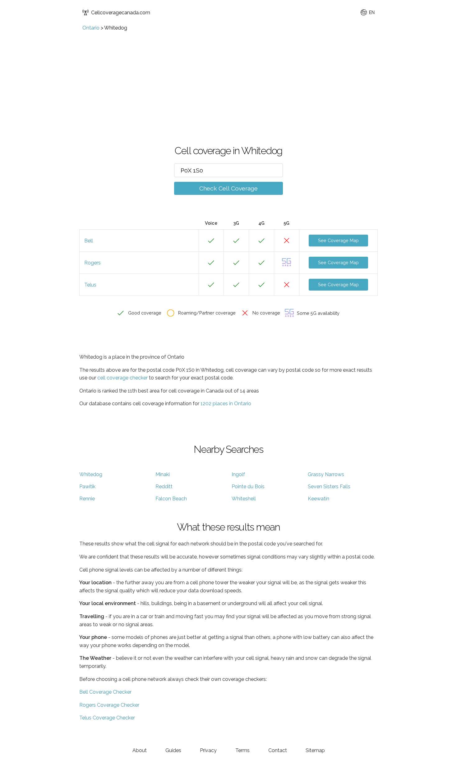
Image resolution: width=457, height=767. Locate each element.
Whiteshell (244, 499)
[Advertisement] (228, 77)
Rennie (87, 499)
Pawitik (87, 486)
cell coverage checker (122, 378)
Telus (90, 285)
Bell (88, 241)
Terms (242, 750)
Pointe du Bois (248, 486)
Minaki (162, 474)
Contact (277, 750)
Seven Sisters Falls (329, 486)
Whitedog (90, 474)
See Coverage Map (338, 240)
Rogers (92, 263)
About (139, 750)
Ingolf (238, 474)
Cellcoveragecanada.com (120, 13)
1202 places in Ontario (226, 403)
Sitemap (315, 750)
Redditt (164, 486)
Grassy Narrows (326, 474)
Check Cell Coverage (228, 188)
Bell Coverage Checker (105, 692)
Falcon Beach (171, 499)
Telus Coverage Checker (107, 718)
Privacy (208, 750)
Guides (173, 750)
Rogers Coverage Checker (109, 705)
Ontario (90, 28)
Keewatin (318, 499)
